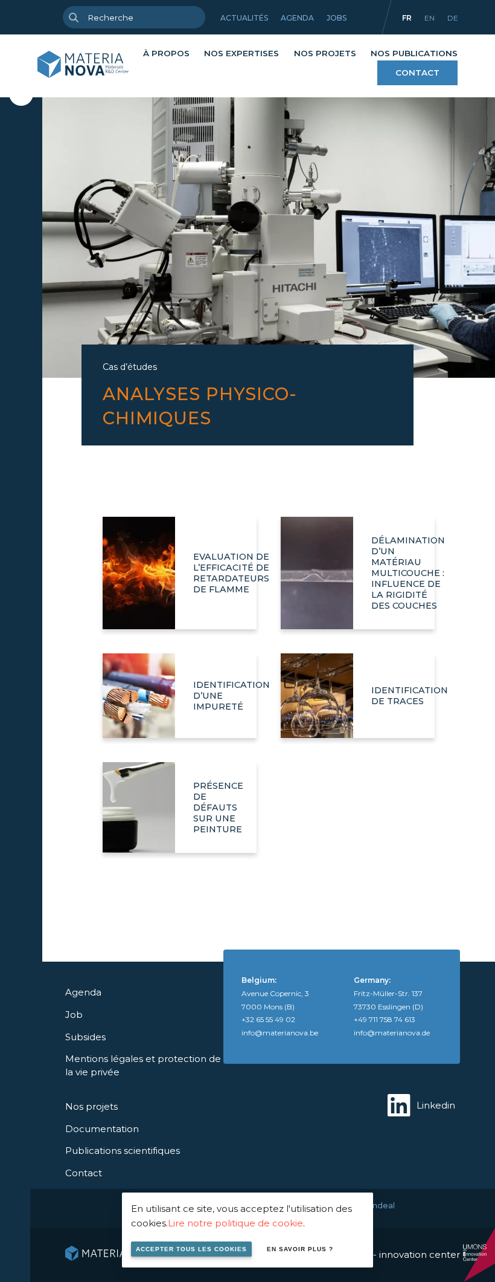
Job (74, 1014)
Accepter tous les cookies (191, 1249)
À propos (166, 53)
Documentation (102, 1129)
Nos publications (414, 53)
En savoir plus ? (300, 1249)
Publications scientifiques (122, 1150)
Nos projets (325, 53)
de (452, 17)
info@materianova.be (279, 1032)
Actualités (244, 17)
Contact (417, 72)
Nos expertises (241, 53)
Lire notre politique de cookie (235, 1223)
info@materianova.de (392, 1032)
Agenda (297, 17)
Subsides (85, 1037)
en (429, 17)
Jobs (336, 17)
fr (407, 17)
